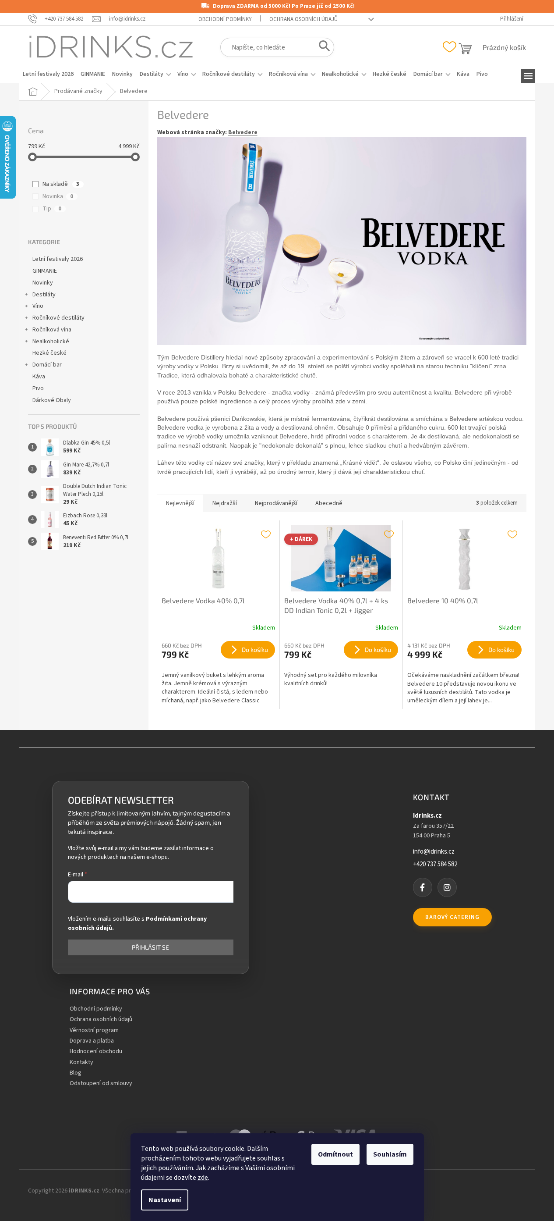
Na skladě (60, 184)
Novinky (42, 282)
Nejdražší (224, 503)
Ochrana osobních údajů (303, 19)
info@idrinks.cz (434, 851)
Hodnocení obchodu (96, 1051)
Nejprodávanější (276, 503)
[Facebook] (422, 887)
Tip (51, 208)
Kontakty (81, 1062)
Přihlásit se (150, 947)
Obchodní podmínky (225, 19)
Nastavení (164, 1200)
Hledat (322, 47)
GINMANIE (44, 271)
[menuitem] (48, 74)
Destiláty (44, 294)
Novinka (57, 196)
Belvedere (243, 132)
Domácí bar (47, 364)
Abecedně (328, 503)
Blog (75, 1073)
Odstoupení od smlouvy (101, 1083)
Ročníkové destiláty (58, 317)
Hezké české (49, 353)
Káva (38, 376)
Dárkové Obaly (51, 400)
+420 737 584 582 (435, 864)
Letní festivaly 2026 (57, 259)
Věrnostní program (94, 1030)
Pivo (38, 388)
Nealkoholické (50, 341)
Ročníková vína (51, 329)
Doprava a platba (92, 1041)
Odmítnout (335, 1154)
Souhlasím (390, 1154)
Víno (37, 306)
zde (203, 1177)
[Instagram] (447, 887)
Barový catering (452, 917)
